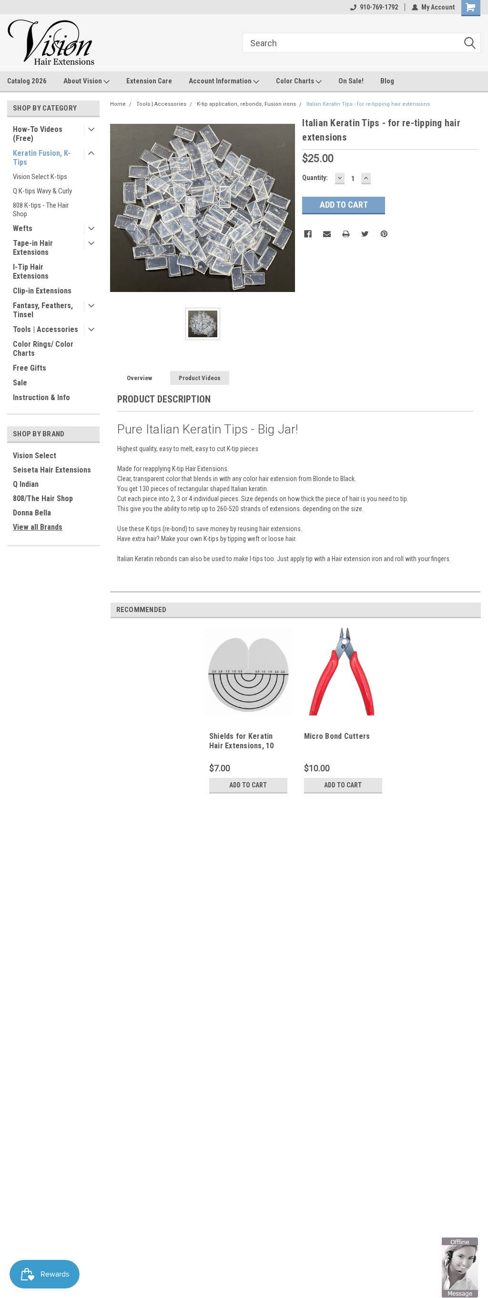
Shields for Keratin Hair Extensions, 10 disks (241, 746)
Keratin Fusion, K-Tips (42, 158)
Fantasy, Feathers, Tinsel (43, 310)
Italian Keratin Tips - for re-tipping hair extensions (368, 104)
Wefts (22, 228)
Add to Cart (248, 785)
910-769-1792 (379, 7)
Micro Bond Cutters (337, 736)
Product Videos (200, 378)
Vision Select (34, 455)
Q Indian (26, 484)
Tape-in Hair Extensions (33, 248)
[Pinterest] (384, 234)
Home (118, 104)
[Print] (346, 234)
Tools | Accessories (45, 329)
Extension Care (149, 81)
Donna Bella (32, 512)
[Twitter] (365, 234)
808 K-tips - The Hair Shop (41, 209)
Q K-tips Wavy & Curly (42, 191)
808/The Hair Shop (43, 498)
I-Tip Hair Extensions (31, 271)
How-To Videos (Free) (37, 134)
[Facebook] (308, 234)
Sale (20, 382)
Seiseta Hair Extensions (52, 469)
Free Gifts (29, 367)
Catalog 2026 (27, 81)
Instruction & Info (41, 397)
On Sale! (351, 81)
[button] (459, 1267)
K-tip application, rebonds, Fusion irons (246, 104)
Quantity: (315, 177)
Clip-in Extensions (42, 290)
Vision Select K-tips (40, 176)
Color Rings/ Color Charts (43, 349)
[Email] (327, 234)
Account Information (221, 81)
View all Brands (37, 527)
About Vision (83, 81)
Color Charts (295, 81)
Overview (139, 378)
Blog (387, 81)
